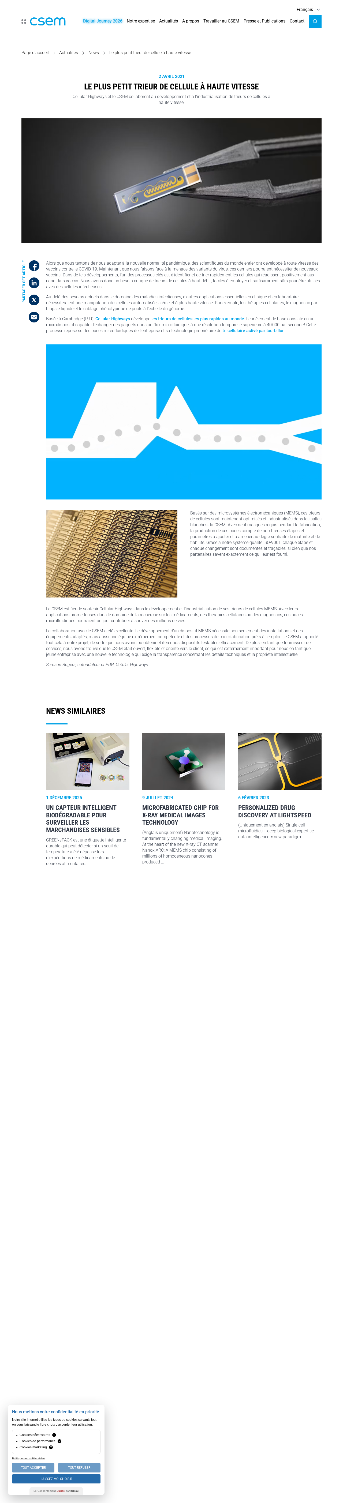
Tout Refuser (79, 1468)
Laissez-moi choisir (56, 1479)
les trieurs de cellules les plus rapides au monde (197, 318)
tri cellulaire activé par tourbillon (253, 330)
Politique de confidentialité (28, 1458)
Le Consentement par (56, 1490)
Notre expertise (141, 21)
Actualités (168, 21)
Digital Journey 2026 (102, 21)
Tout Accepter (33, 1468)
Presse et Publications (264, 21)
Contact (297, 21)
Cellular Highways (112, 318)
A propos (190, 21)
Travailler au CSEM (221, 21)
